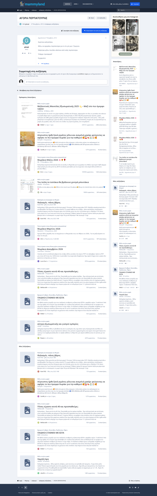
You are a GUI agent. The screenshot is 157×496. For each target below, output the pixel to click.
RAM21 (42, 125)
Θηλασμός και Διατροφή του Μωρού (48, 200)
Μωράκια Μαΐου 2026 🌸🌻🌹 (51, 160)
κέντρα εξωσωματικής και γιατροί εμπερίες (57, 324)
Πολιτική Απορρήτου (24, 492)
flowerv (42, 338)
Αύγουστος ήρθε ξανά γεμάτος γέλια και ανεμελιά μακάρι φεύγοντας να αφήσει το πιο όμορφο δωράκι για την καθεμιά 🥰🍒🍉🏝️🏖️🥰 (71, 136)
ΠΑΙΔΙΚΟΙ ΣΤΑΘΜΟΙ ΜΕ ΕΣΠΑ (50, 297)
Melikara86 (40, 273)
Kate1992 (40, 205)
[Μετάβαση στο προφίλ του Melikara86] (38, 287)
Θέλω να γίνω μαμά (43, 103)
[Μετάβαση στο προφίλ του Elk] (38, 192)
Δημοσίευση (126, 152)
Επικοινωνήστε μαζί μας (39, 492)
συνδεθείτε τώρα (82, 74)
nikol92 (39, 184)
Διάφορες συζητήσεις (52, 24)
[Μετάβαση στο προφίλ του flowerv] (38, 338)
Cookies (50, 492)
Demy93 (40, 140)
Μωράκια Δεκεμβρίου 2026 (50, 249)
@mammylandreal (125, 54)
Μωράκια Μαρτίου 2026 (48, 228)
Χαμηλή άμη (43, 459)
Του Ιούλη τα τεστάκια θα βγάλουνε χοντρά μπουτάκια (63, 182)
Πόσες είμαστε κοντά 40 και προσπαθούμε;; (57, 271)
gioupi (27, 24)
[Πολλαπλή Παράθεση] (38, 63)
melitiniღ (40, 111)
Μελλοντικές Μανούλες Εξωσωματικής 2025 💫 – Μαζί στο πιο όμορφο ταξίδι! (70, 107)
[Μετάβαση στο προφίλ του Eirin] (38, 172)
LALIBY (39, 326)
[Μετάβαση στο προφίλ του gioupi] (20, 24)
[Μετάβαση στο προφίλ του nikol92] (38, 473)
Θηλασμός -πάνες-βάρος (48, 202)
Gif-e (41, 239)
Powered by (131, 492)
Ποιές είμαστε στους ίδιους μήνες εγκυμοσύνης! (51, 157)
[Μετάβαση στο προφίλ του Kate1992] (38, 218)
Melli (38, 300)
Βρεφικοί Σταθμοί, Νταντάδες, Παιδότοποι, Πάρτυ (52, 295)
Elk (38, 162)
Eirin (41, 172)
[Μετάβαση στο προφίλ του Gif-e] (38, 239)
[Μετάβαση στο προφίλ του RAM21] (38, 125)
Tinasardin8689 (126, 150)
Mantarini (40, 231)
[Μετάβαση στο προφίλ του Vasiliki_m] (38, 150)
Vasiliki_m (43, 150)
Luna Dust (40, 251)
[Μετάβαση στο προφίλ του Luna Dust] (38, 261)
